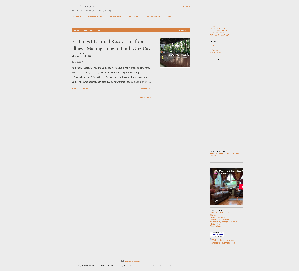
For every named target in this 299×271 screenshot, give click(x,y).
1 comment (84, 89)
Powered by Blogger (132, 261)
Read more (146, 89)
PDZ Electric (215, 224)
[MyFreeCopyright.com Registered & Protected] (225, 242)
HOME (213, 26)
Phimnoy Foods (216, 226)
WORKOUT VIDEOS (218, 30)
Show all (184, 30)
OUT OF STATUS (217, 33)
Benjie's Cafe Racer (217, 217)
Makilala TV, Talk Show (219, 219)
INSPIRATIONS (115, 17)
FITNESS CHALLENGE (219, 35)
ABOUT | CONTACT (218, 28)
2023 (212, 46)
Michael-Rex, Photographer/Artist (223, 221)
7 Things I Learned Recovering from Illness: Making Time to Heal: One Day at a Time (111, 48)
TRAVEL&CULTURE (95, 17)
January (215, 50)
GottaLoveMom (84, 6)
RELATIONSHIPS (153, 17)
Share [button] (74, 89)
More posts (145, 97)
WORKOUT (76, 17)
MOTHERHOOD (134, 17)
